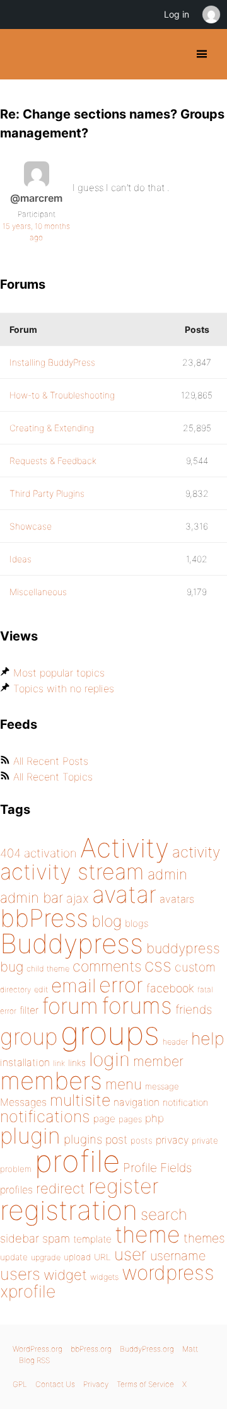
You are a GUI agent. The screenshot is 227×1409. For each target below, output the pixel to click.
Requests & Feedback (52, 460)
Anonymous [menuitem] (210, 14)
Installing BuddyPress (52, 362)
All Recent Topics (53, 776)
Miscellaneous (38, 591)
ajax (77, 898)
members (51, 1080)
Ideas (20, 559)
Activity (124, 848)
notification (185, 1102)
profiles (16, 1189)
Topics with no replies (63, 688)
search (164, 1214)
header (175, 1042)
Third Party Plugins (46, 493)
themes (204, 1238)
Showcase (30, 526)
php (154, 1118)
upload (77, 1257)
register (123, 1186)
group (28, 1036)
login (109, 1059)
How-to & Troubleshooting (62, 395)
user (130, 1254)
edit (41, 989)
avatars (177, 899)
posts (142, 1140)
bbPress (44, 917)
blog (106, 921)
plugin (30, 1135)
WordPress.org (37, 1349)
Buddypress (71, 943)
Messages (23, 1102)
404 (10, 853)
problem (16, 1169)
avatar (124, 894)
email (73, 985)
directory (15, 989)
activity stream (72, 871)
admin (167, 874)
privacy (172, 1140)
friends (193, 1009)
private (205, 1140)
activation (50, 853)
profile (77, 1161)
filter (29, 1010)
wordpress (168, 1272)
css (158, 965)
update (14, 1257)
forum (70, 1006)
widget (65, 1275)
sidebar (19, 1238)
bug (11, 966)
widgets (104, 1277)
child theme (47, 968)
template (92, 1239)
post (116, 1139)
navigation (137, 1102)
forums (137, 1005)
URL (102, 1257)
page (104, 1119)
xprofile (27, 1291)
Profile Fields (157, 1167)
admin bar (31, 897)
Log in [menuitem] (176, 14)
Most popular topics (59, 672)
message (162, 1086)
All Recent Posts (50, 761)
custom (195, 967)
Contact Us (55, 1384)
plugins (83, 1139)
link (59, 1063)
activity (196, 852)
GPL (20, 1384)
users (20, 1274)
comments (107, 966)
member (158, 1061)
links (77, 1062)
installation (25, 1062)
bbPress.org (91, 1349)
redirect (60, 1188)
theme (147, 1234)
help (207, 1038)
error (121, 984)
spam (56, 1238)
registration (68, 1210)
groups (110, 1033)
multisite (80, 1100)
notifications (45, 1116)
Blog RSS (34, 1360)
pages (130, 1119)
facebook (170, 988)
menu (123, 1084)
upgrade (46, 1257)
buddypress (183, 948)
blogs (136, 923)
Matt (190, 1349)
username (178, 1255)
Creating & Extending (51, 427)
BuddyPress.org (20, 54)
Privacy (95, 1384)
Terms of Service (145, 1384)
